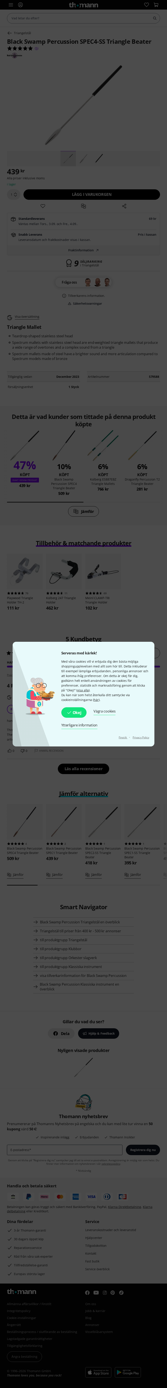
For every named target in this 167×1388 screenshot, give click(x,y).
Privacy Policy (141, 737)
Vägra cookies (104, 711)
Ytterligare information (79, 725)
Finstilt (123, 737)
